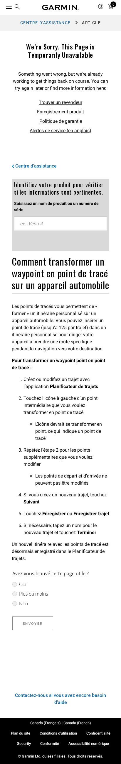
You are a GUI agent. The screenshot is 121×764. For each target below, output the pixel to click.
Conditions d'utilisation (58, 733)
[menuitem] (17, 7)
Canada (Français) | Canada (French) (60, 723)
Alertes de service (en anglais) (60, 130)
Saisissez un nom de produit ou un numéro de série (56, 206)
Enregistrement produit (60, 112)
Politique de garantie (60, 121)
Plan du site (20, 733)
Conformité (49, 743)
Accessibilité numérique (88, 743)
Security (24, 743)
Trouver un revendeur (60, 102)
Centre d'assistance (45, 22)
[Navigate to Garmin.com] (60, 7)
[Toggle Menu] (3, 6)
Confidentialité (98, 733)
